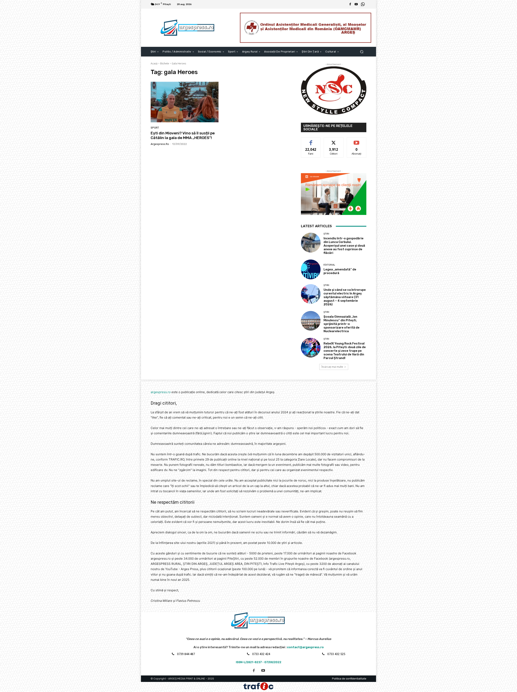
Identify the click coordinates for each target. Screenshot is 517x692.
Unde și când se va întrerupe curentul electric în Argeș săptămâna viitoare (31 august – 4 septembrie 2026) (345, 297)
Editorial (329, 265)
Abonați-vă (357, 140)
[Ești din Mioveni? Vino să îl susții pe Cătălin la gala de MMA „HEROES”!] (185, 102)
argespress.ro (160, 144)
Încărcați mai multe (332, 367)
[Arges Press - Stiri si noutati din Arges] (188, 28)
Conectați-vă (333, 140)
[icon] (362, 4)
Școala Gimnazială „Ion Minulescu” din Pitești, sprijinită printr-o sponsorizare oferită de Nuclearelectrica (341, 324)
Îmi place (310, 140)
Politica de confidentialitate (349, 678)
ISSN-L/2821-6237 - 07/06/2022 (258, 662)
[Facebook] (350, 4)
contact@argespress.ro (305, 647)
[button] (361, 51)
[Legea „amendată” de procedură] (310, 269)
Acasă (154, 63)
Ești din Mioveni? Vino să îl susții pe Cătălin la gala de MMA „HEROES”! (183, 135)
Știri (326, 234)
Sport (155, 127)
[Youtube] (356, 4)
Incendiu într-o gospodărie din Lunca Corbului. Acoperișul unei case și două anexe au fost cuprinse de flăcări (344, 246)
